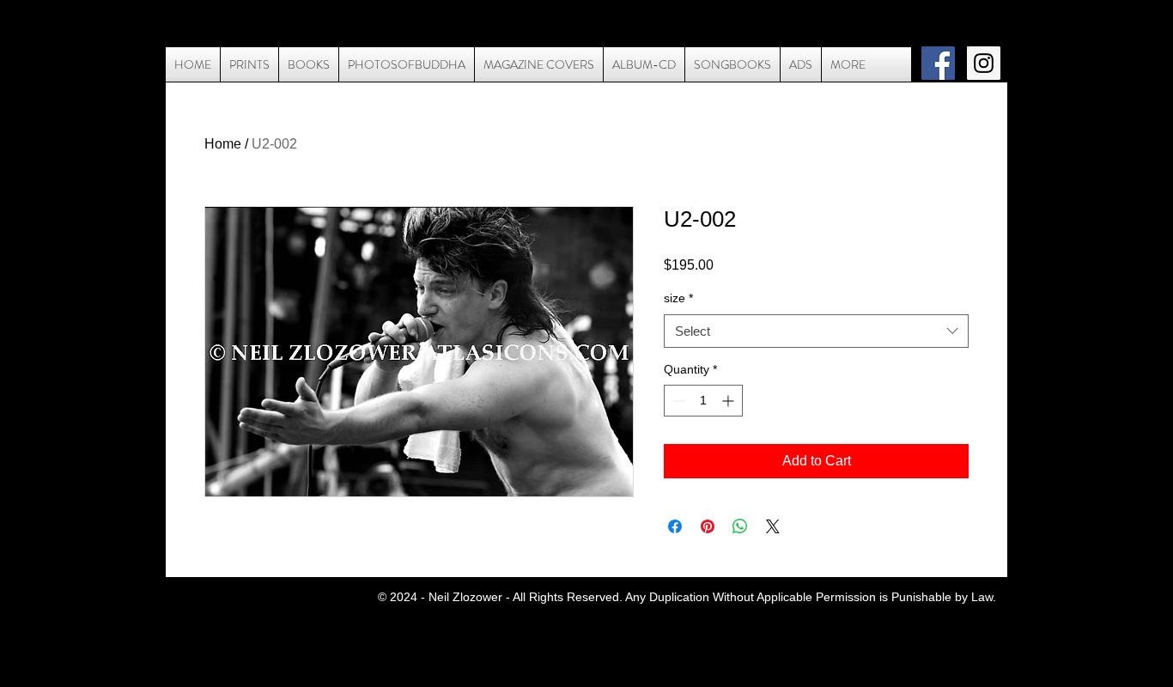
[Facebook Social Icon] (938, 63)
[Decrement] (677, 401)
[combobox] (816, 331)
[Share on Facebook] (675, 526)
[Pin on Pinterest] (707, 526)
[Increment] (729, 401)
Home (222, 144)
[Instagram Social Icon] (983, 63)
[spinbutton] (703, 401)
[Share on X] (773, 526)
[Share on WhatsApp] (740, 526)
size (678, 298)
